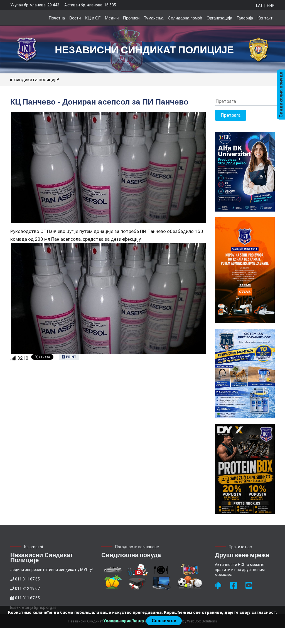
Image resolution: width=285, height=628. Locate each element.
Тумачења (153, 17)
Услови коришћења (123, 620)
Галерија (245, 17)
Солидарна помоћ (185, 17)
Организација (219, 17)
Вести (75, 17)
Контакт (264, 17)
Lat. (260, 5)
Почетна (57, 17)
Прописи (131, 17)
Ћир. (270, 5)
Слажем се (164, 620)
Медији (112, 17)
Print (71, 357)
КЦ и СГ (92, 17)
